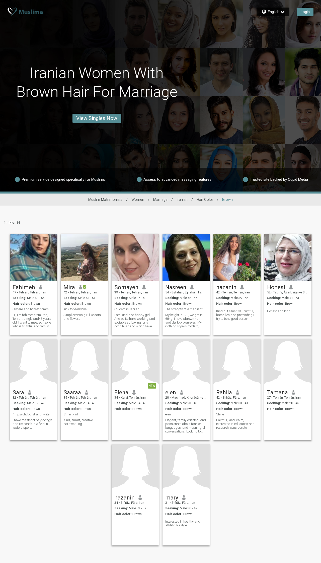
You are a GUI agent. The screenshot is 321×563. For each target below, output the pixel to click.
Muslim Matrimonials (105, 199)
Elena (121, 392)
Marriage (160, 199)
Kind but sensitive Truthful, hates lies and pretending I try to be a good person (235, 315)
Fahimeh (24, 287)
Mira (69, 287)
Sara (18, 392)
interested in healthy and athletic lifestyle (182, 523)
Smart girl (70, 414)
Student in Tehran (126, 309)
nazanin (226, 287)
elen (170, 392)
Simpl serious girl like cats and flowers (82, 317)
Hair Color (205, 199)
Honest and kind (278, 311)
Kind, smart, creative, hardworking (78, 422)
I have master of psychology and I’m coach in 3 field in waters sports (32, 423)
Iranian (182, 199)
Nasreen (175, 287)
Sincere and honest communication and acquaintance (33, 309)
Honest (276, 287)
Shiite (220, 414)
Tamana (277, 392)
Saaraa (72, 392)
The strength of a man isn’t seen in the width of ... (186, 309)
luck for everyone (75, 309)
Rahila (224, 392)
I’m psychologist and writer (32, 414)
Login (305, 12)
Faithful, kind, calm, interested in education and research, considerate (235, 423)
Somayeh (126, 287)
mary (171, 497)
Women (137, 199)
